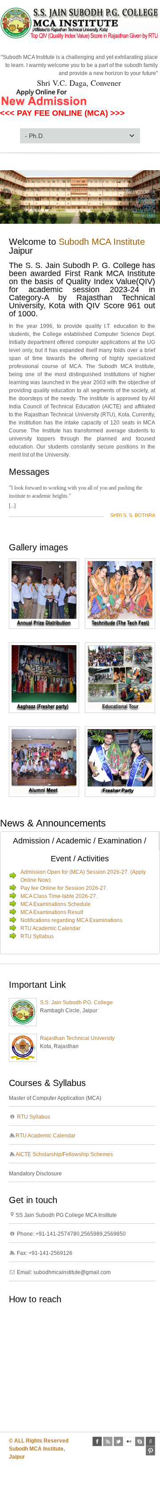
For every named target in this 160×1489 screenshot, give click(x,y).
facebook (97, 1441)
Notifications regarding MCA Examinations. (72, 920)
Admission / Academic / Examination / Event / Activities (79, 843)
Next (153, 194)
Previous (6, 194)
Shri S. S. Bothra (132, 515)
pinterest (150, 1450)
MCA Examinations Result (51, 912)
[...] (12, 506)
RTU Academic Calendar (50, 928)
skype (139, 1441)
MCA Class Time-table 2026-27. (58, 896)
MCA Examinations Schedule (55, 904)
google (150, 1441)
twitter (118, 1441)
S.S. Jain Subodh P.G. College (76, 1002)
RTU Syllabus (37, 936)
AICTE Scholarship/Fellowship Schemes (64, 1154)
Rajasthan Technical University (77, 1038)
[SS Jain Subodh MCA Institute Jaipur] (80, 38)
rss (107, 1441)
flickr (129, 1441)
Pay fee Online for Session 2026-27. (64, 888)
